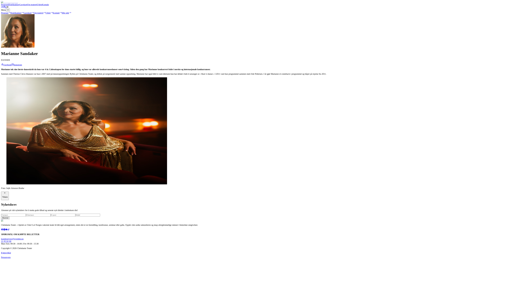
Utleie (39, 4)
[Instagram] (4, 230)
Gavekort (23, 4)
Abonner (5, 218)
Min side (65, 13)
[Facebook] (2, 230)
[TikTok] (8, 230)
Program (4, 4)
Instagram (18, 65)
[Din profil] (2, 7)
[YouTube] (6, 230)
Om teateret (32, 4)
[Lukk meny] (8, 10)
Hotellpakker (13, 4)
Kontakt (45, 4)
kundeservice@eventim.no (12, 239)
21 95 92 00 (6, 241)
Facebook (7, 65)
